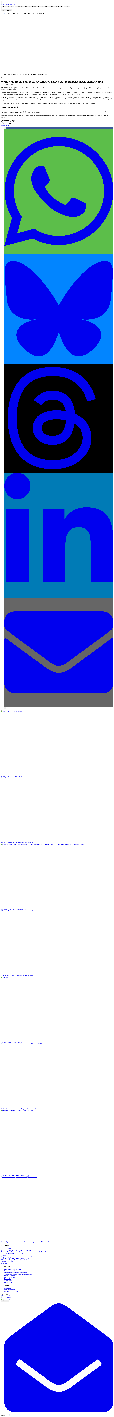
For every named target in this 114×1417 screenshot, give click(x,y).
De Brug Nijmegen (9, 1275)
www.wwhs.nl (5, 125)
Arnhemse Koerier (9, 1277)
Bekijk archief (4, 1301)
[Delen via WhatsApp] (58, 253)
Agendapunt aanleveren (11, 1291)
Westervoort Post (9, 1280)
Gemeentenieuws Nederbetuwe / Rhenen (15, 1272)
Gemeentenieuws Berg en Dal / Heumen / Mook (18, 1274)
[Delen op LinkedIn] (58, 597)
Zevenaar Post (8, 1282)
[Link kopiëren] (5, 708)
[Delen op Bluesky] (58, 362)
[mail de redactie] (58, 1412)
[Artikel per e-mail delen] (58, 706)
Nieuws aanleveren (6, 10)
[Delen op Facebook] (5, 128)
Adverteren (7, 1288)
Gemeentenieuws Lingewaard (12, 1269)
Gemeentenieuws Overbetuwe (12, 1271)
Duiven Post (7, 1279)
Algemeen (16, 85)
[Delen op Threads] (58, 472)
